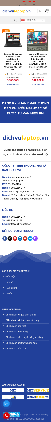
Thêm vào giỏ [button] (13, 85)
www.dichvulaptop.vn (13, 180)
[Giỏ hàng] (46, 11)
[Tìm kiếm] (15, 20)
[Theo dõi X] (10, 238)
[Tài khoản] (40, 11)
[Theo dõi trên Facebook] (4, 238)
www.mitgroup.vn (20, 177)
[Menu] (8, 20)
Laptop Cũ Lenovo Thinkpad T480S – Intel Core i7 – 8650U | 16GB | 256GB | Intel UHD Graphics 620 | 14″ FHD (13, 61)
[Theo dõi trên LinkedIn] (20, 238)
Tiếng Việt (30, 20)
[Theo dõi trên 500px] (30, 238)
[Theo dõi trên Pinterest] (15, 238)
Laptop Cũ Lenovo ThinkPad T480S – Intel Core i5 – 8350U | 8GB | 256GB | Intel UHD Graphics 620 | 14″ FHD (38, 61)
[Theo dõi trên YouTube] (25, 238)
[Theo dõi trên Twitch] (35, 238)
